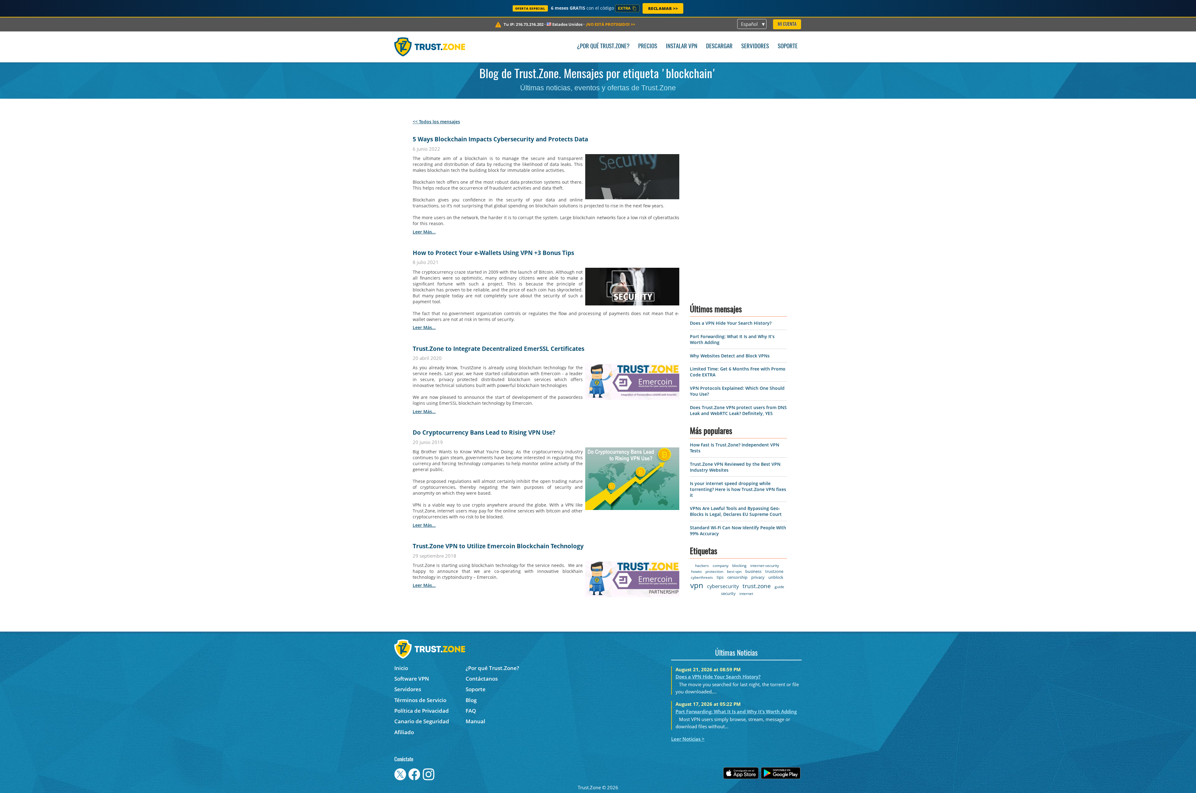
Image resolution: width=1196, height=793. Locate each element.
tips (720, 577)
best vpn (734, 571)
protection (714, 571)
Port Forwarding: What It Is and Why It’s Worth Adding (736, 711)
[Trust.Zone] (429, 46)
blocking (739, 565)
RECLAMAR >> (663, 8)
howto (696, 571)
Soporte (788, 47)
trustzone (774, 571)
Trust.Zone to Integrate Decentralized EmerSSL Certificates (498, 349)
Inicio (401, 668)
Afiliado (404, 732)
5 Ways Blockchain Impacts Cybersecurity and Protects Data (500, 139)
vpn (696, 585)
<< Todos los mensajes (436, 122)
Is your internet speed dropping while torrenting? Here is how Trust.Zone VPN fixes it (738, 489)
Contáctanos (482, 678)
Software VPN (411, 678)
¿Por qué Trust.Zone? (603, 47)
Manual (475, 721)
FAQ (471, 710)
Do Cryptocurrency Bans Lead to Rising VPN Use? (484, 432)
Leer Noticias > (688, 739)
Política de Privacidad (421, 710)
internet (746, 593)
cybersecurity (723, 586)
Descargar (719, 47)
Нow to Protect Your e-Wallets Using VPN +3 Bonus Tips (493, 253)
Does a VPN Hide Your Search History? (730, 323)
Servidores (755, 47)
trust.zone (757, 586)
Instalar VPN (681, 47)
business (753, 571)
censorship (737, 577)
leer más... (424, 232)
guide (779, 586)
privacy (758, 577)
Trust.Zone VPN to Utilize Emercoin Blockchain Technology (498, 546)
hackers (702, 565)
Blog (471, 700)
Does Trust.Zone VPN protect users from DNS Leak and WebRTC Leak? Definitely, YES (738, 410)
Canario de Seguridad (421, 721)
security (728, 593)
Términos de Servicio (420, 700)
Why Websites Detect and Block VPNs (730, 356)
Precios (647, 47)
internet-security (764, 565)
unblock (775, 577)
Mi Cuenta (787, 24)
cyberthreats (702, 577)
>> (610, 24)
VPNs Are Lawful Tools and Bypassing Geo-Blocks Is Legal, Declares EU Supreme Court (736, 511)
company (721, 565)
